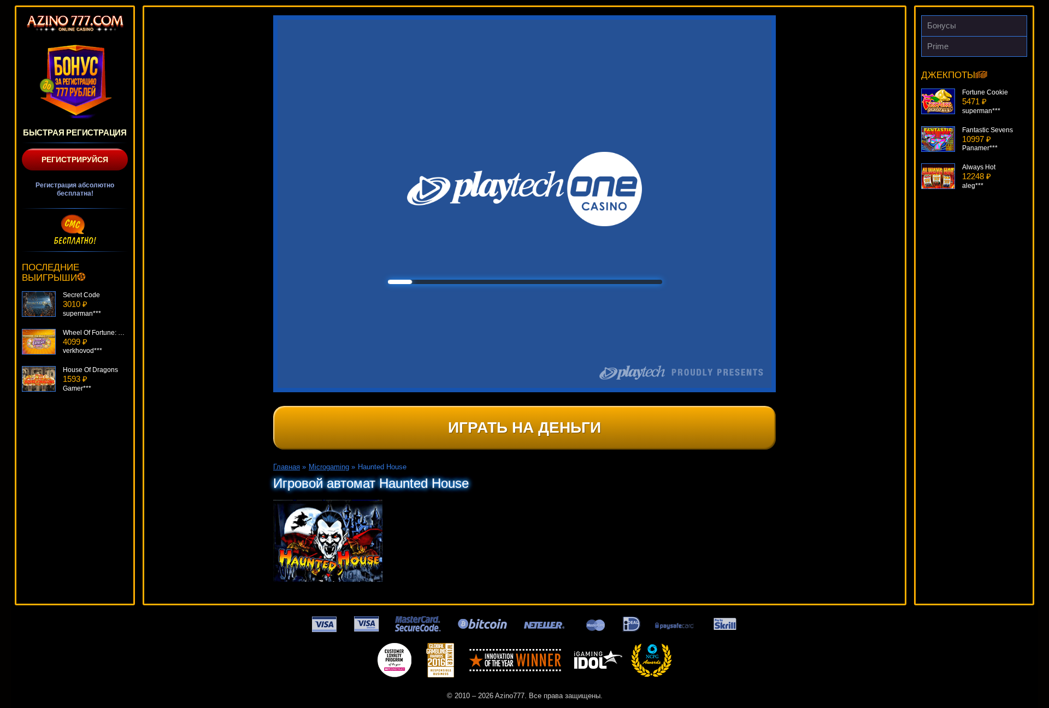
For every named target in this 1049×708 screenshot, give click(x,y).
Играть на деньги (524, 427)
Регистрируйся (75, 159)
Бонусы (941, 25)
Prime (937, 46)
